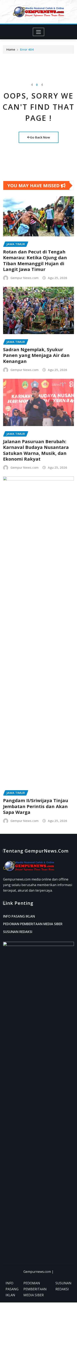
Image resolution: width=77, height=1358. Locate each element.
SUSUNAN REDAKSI (17, 931)
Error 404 (27, 49)
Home (10, 49)
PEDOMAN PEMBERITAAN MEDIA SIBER (32, 924)
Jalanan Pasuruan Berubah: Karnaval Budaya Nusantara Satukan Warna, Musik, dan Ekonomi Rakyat (36, 450)
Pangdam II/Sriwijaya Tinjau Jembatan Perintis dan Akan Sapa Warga (35, 806)
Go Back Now (40, 137)
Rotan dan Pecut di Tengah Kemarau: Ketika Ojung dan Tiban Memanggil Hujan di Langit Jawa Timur (35, 260)
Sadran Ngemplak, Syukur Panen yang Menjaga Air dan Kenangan (36, 355)
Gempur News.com (24, 278)
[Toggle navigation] (38, 32)
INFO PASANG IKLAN (19, 916)
